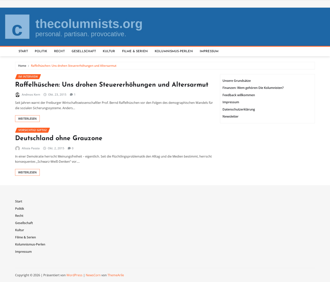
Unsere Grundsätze (236, 81)
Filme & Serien (135, 51)
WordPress (74, 275)
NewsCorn (93, 275)
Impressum (209, 51)
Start (23, 51)
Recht (59, 51)
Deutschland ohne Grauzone (58, 138)
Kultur (109, 51)
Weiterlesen (27, 118)
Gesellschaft (84, 51)
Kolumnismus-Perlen (174, 51)
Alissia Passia (31, 148)
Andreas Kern (31, 94)
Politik (41, 51)
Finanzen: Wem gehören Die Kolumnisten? (253, 88)
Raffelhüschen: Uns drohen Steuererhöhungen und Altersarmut (73, 65)
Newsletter (230, 117)
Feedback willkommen (238, 95)
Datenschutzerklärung (238, 109)
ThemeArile (116, 275)
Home (22, 65)
